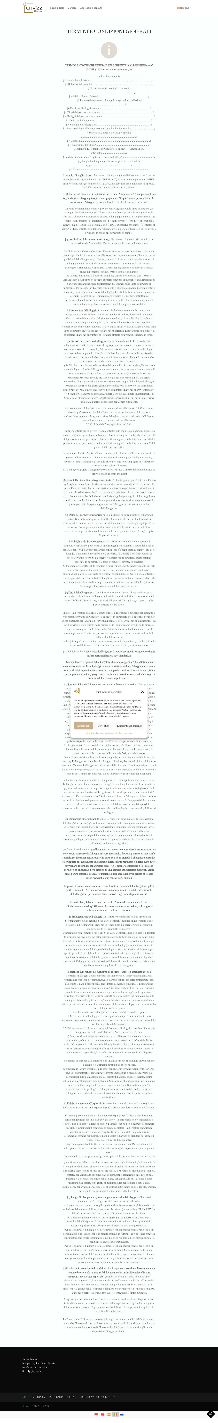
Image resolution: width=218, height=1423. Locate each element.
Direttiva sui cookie (94, 733)
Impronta (128, 733)
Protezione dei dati (113, 733)
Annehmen (83, 725)
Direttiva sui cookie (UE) (98, 1397)
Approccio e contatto (91, 7)
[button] (142, 692)
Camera (72, 7)
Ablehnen (103, 725)
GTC (24, 1397)
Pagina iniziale (56, 7)
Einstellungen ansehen (129, 725)
